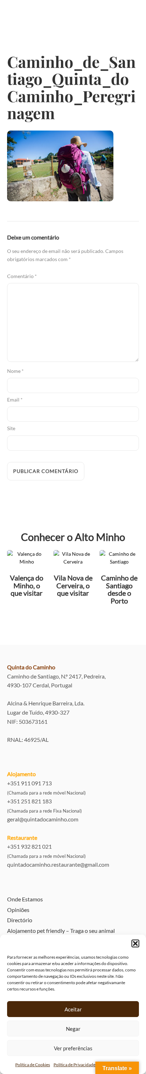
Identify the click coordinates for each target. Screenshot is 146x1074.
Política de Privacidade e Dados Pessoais (90, 1064)
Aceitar (73, 1009)
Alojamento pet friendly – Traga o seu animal (61, 930)
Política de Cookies (32, 1064)
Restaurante (22, 837)
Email (15, 400)
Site (11, 428)
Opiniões (18, 909)
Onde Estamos (25, 899)
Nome (15, 371)
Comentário (22, 276)
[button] (135, 943)
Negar (73, 1029)
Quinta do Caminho (31, 667)
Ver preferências (73, 1048)
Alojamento (21, 773)
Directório (19, 920)
